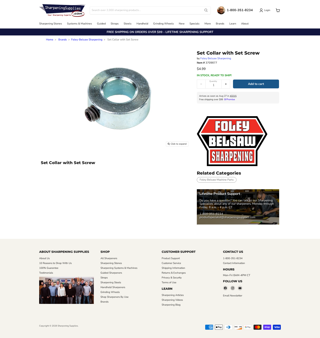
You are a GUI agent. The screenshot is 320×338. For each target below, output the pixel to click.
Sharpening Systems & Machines (118, 268)
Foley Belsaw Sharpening (215, 58)
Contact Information (234, 263)
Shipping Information (173, 268)
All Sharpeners (108, 258)
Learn (232, 23)
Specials (195, 23)
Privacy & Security (172, 277)
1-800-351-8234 (211, 214)
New (181, 23)
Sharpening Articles (173, 295)
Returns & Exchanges (174, 272)
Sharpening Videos (172, 300)
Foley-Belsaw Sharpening (86, 39)
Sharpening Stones (50, 23)
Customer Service (171, 263)
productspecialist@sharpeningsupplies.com (227, 217)
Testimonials (46, 272)
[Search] (206, 10)
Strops (115, 23)
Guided (101, 23)
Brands (220, 23)
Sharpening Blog (171, 304)
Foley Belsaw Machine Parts (217, 180)
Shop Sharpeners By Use (114, 297)
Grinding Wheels (163, 23)
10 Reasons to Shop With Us (55, 263)
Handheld (142, 23)
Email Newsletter (232, 295)
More (207, 23)
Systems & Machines (79, 23)
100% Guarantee (48, 268)
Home (49, 39)
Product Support (171, 258)
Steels (128, 23)
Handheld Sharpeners (112, 287)
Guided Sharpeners (111, 272)
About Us (44, 258)
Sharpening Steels (110, 282)
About (245, 23)
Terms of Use (169, 282)
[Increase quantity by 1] (226, 84)
